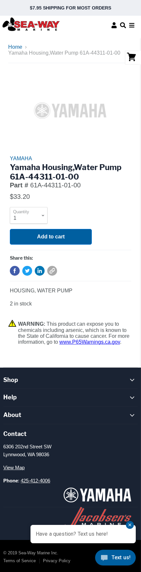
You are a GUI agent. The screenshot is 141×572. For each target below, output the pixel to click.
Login (114, 25)
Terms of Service (19, 560)
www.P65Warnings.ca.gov (89, 342)
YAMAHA (21, 158)
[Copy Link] (52, 271)
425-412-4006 (35, 480)
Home (15, 47)
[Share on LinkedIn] (40, 271)
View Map (14, 467)
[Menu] (131, 25)
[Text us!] (115, 559)
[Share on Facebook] (15, 271)
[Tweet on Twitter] (27, 271)
